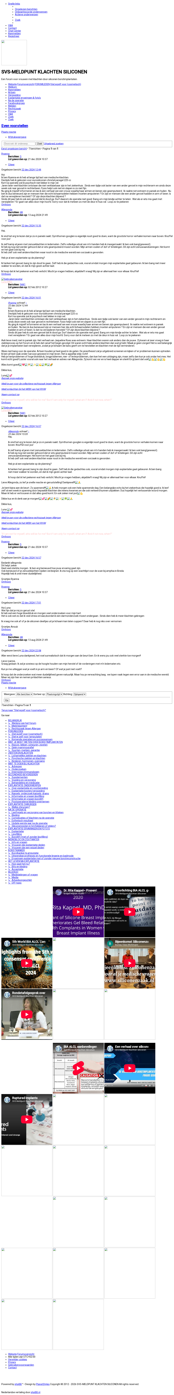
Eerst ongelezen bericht (14, 148)
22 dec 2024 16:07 (31, 426)
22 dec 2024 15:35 (31, 225)
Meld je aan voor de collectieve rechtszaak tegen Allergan (31, 383)
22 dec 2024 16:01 (31, 297)
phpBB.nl (35, 1392)
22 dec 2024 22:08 (31, 650)
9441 (22, 284)
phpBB (18, 1384)
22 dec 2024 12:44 (31, 169)
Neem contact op (10, 394)
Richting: (68, 694)
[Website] (14, 64)
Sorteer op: (39, 694)
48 (21, 212)
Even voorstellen (14, 126)
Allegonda (6, 209)
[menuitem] (26, 9)
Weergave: (10, 694)
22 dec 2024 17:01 (31, 602)
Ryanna (5, 153)
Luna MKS (6, 281)
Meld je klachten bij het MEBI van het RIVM (23, 389)
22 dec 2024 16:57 (31, 557)
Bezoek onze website (12, 378)
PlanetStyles (43, 1384)
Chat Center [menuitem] (14, 30)
